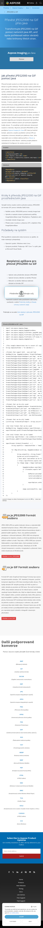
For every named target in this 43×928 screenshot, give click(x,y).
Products (21, 882)
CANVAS (21, 813)
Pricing (21, 889)
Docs (21, 892)
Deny (30, 921)
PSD (21, 722)
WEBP (22, 752)
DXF (21, 729)
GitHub (4, 500)
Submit (21, 856)
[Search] (40, 3)
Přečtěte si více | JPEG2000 (10, 556)
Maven (31, 138)
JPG (21, 691)
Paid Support (21, 901)
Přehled (21, 59)
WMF (21, 760)
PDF (21, 768)
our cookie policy (14, 913)
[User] (36, 3)
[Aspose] (13, 3)
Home (21, 879)
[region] (22, 412)
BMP (21, 661)
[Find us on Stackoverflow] (21, 872)
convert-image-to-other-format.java (13, 499)
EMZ (21, 783)
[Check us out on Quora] (26, 872)
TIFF (21, 745)
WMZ (21, 790)
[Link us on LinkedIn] (17, 872)
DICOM (21, 676)
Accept (21, 916)
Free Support (21, 898)
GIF (21, 669)
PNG (21, 707)
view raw (37, 499)
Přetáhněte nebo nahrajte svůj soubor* (22, 295)
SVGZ (21, 806)
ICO (21, 821)
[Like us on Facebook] (9, 872)
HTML (22, 775)
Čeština (31, 3)
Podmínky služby (24, 302)
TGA (21, 798)
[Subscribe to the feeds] (34, 872)
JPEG (21, 699)
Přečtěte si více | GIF (8, 618)
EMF (21, 684)
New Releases (21, 886)
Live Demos (21, 895)
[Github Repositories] (30, 872)
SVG (21, 737)
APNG (22, 714)
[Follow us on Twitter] (13, 872)
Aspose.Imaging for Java (16, 130)
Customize (13, 921)
